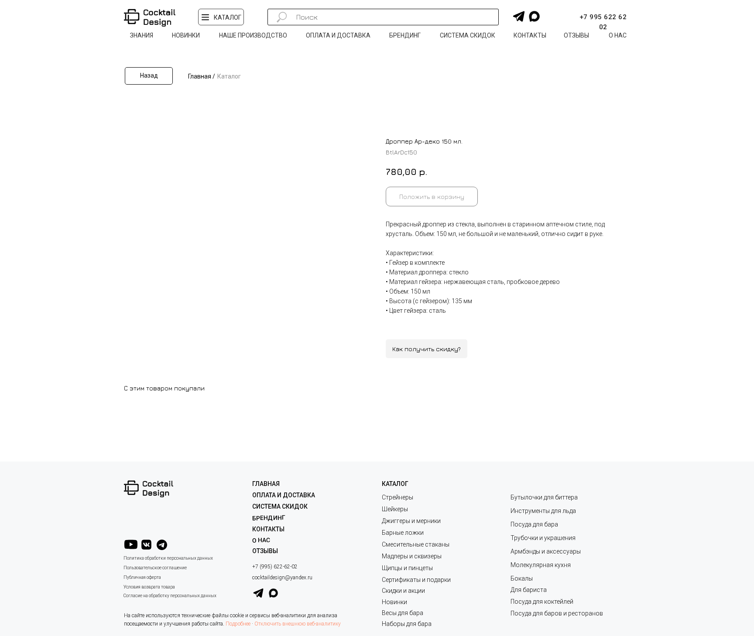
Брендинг (268, 517)
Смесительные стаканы (415, 544)
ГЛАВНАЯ (266, 483)
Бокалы (522, 578)
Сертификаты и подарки (416, 579)
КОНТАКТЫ (268, 529)
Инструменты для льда (543, 510)
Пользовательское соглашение (155, 567)
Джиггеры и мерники (411, 520)
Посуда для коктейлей (542, 601)
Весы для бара (402, 612)
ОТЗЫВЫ (265, 550)
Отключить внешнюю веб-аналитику (297, 624)
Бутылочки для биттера (544, 497)
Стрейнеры (397, 497)
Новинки (394, 601)
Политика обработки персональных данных (168, 558)
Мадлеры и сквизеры (412, 556)
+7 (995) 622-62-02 (275, 567)
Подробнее (238, 624)
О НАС (261, 540)
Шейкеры (395, 509)
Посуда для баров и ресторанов (557, 613)
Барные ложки (403, 532)
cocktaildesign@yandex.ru (282, 577)
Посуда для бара (534, 524)
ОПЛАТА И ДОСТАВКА (283, 495)
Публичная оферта (142, 577)
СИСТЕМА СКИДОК (280, 506)
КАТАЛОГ (395, 483)
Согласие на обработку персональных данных (169, 595)
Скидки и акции (403, 590)
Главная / (201, 76)
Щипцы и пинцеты (407, 567)
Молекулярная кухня (541, 564)
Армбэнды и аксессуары (546, 551)
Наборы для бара (407, 623)
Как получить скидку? (426, 348)
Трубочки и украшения (543, 537)
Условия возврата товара (149, 587)
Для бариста (529, 589)
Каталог (229, 76)
